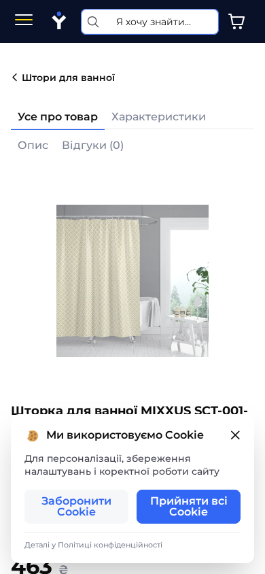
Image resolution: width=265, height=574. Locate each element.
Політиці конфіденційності (110, 545)
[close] (235, 435)
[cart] (236, 22)
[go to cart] (236, 22)
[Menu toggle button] (24, 21)
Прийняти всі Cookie (189, 506)
